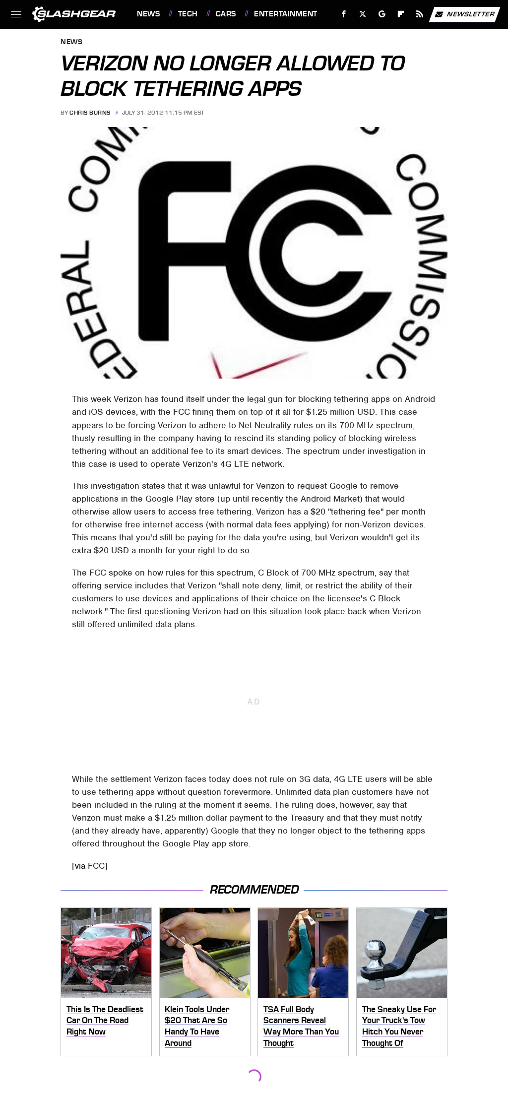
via (80, 865)
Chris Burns (90, 112)
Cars (226, 13)
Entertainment (285, 13)
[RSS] (420, 14)
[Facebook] (344, 14)
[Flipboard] (401, 14)
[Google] (382, 14)
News (148, 13)
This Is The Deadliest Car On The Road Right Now (104, 1020)
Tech (188, 13)
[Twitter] (363, 14)
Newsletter (471, 13)
